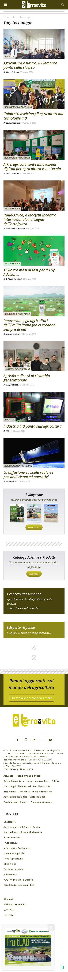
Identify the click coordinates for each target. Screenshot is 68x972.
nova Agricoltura (13, 122)
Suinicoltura (10, 874)
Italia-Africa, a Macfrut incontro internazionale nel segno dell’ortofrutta (29, 219)
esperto (34, 630)
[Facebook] (17, 739)
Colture (55, 781)
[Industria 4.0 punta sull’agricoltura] (34, 407)
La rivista (8, 915)
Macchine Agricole (13, 853)
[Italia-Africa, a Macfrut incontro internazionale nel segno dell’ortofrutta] (34, 195)
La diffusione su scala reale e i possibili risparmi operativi (28, 474)
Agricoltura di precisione (18, 107)
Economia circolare (41, 802)
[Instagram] (25, 739)
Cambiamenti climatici (15, 802)
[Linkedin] (34, 739)
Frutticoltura (12, 208)
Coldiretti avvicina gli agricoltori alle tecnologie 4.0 (33, 116)
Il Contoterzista (11, 837)
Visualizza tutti (34, 527)
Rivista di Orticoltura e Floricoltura (22, 832)
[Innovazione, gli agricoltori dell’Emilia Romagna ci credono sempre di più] (34, 301)
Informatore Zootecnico (16, 848)
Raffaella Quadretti (14, 279)
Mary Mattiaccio (12, 384)
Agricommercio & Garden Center (21, 827)
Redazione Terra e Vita (15, 228)
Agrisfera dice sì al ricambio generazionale (26, 378)
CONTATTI (9, 909)
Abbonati (8, 899)
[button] (63, 4)
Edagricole (9, 821)
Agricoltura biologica (15, 796)
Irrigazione (9, 791)
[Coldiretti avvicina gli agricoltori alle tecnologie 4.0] (34, 94)
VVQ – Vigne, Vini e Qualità (18, 879)
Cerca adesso (34, 573)
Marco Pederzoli (12, 72)
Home (6, 17)
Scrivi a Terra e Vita (14, 904)
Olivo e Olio (9, 863)
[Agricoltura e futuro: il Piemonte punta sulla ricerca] (34, 44)
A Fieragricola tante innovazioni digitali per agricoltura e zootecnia (32, 166)
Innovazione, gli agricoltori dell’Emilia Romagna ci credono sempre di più (29, 325)
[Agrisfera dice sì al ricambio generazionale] (34, 356)
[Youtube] (50, 739)
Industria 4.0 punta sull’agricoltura (32, 426)
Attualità (9, 56)
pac (34, 601)
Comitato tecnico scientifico (18, 885)
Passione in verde (13, 869)
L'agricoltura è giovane (17, 369)
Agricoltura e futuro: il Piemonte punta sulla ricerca (30, 65)
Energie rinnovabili (42, 791)
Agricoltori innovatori (17, 157)
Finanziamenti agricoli (28, 775)
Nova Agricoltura (13, 858)
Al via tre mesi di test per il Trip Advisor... (29, 272)
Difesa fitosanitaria (14, 781)
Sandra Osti (11, 481)
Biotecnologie (37, 796)
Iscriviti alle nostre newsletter (31, 698)
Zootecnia (24, 791)
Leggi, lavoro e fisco (38, 781)
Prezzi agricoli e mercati (17, 786)
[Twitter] (42, 738)
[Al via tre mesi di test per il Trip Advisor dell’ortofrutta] (34, 251)
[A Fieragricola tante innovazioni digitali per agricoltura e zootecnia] (34, 145)
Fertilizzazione (41, 786)
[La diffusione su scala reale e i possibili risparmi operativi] (34, 453)
